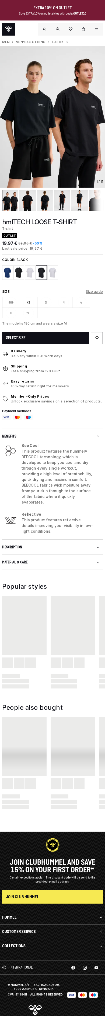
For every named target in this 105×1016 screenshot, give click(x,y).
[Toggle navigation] (44, 29)
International (21, 967)
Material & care (15, 562)
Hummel (9, 917)
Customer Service (19, 931)
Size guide (94, 292)
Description (12, 547)
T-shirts (59, 42)
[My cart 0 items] (83, 29)
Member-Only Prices (30, 396)
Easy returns (22, 381)
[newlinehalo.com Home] (8, 29)
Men (6, 42)
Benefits (9, 436)
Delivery (18, 351)
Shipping (19, 366)
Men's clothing (30, 42)
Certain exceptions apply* (27, 877)
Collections (14, 945)
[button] (57, 29)
